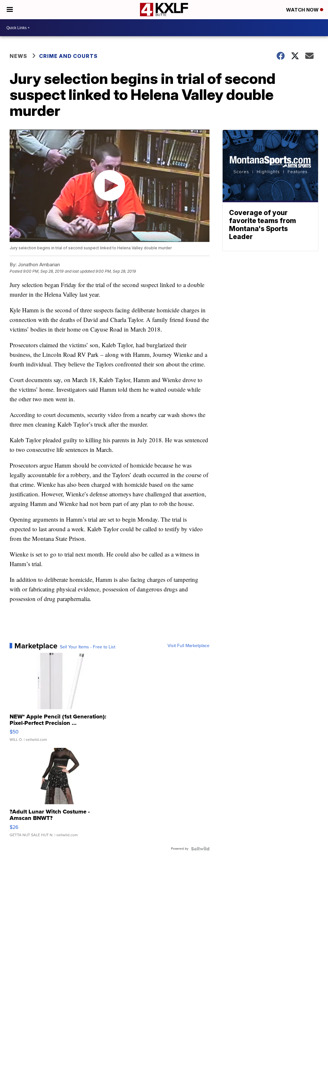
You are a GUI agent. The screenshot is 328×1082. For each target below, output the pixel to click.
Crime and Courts (68, 56)
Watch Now (303, 10)
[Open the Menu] (10, 9)
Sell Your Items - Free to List (87, 647)
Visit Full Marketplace (188, 646)
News (18, 56)
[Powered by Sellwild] (200, 848)
